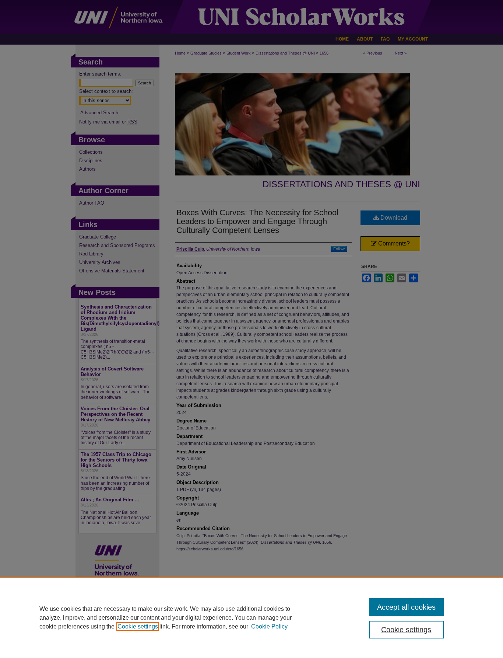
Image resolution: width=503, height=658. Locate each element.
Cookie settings (137, 626)
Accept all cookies (406, 607)
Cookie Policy (269, 626)
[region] (251, 617)
